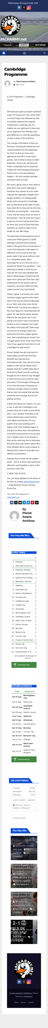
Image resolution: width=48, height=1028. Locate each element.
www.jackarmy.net (31, 482)
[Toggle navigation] (24, 53)
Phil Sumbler (21, 909)
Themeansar (28, 996)
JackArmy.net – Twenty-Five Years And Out (23, 838)
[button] (44, 53)
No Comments (22, 884)
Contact (31, 1002)
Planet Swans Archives (25, 81)
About (16, 1002)
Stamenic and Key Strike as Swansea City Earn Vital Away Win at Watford (23, 898)
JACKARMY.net (13, 39)
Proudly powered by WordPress (20, 993)
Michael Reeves (22, 881)
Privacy (23, 1002)
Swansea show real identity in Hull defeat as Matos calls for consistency (23, 926)
